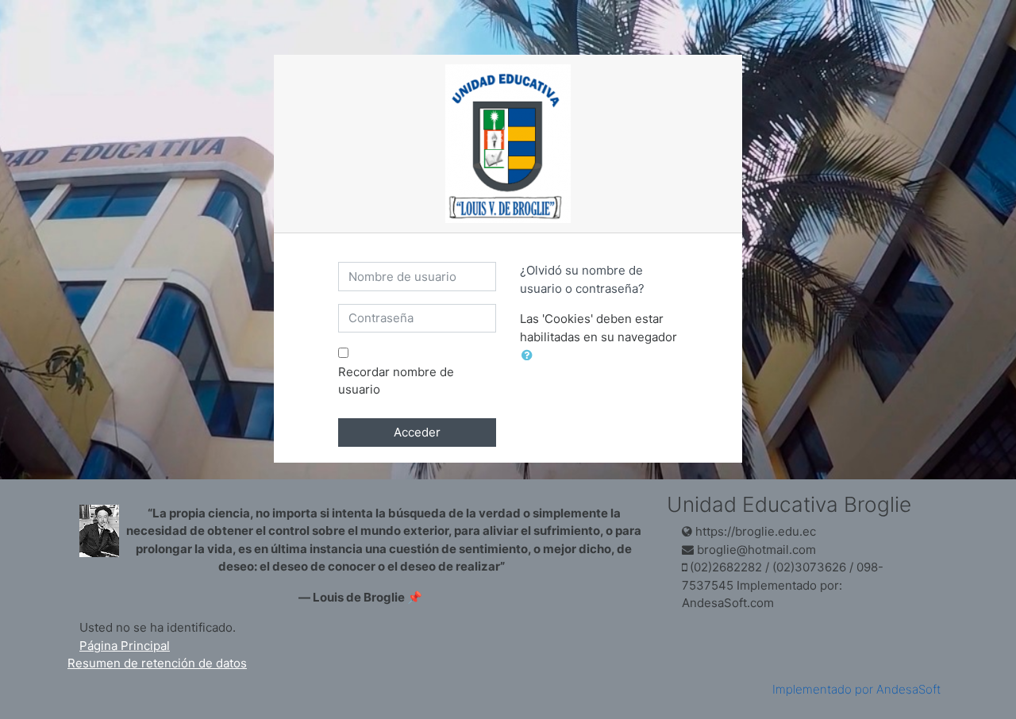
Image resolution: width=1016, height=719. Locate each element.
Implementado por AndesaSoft (856, 689)
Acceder (417, 432)
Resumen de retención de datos (157, 663)
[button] (530, 356)
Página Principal (124, 645)
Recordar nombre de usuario (396, 381)
